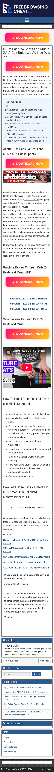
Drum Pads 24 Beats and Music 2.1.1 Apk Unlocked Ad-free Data (27, 51)
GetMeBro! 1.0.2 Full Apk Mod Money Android (26, 567)
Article (8, 56)
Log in (6, 738)
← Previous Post (10, 661)
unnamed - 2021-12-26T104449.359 (28, 309)
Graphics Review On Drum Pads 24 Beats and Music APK (27, 119)
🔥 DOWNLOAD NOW (27, 38)
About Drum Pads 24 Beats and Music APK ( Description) (25, 112)
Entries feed (8, 742)
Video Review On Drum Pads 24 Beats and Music (25, 125)
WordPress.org (9, 751)
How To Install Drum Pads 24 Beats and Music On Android (26, 132)
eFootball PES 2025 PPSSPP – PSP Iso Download (25, 692)
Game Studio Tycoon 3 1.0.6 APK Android (24, 562)
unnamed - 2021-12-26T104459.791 (28, 303)
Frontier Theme (45, 769)
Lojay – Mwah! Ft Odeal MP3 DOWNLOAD (22, 687)
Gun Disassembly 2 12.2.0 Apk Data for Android (26, 557)
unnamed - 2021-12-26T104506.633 (28, 298)
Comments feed (10, 747)
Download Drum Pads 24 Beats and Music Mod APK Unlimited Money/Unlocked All (27, 139)
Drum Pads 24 (31, 199)
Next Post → (45, 661)
